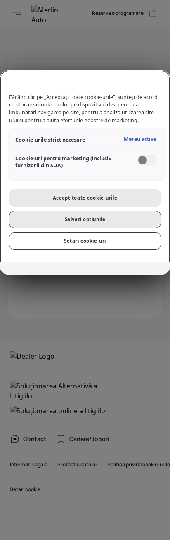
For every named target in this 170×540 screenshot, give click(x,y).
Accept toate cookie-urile (85, 198)
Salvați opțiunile (85, 219)
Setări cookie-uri (85, 241)
